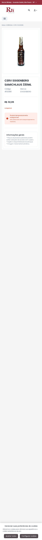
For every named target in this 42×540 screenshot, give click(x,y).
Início (3, 25)
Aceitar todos (11, 536)
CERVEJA (9, 25)
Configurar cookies (29, 536)
